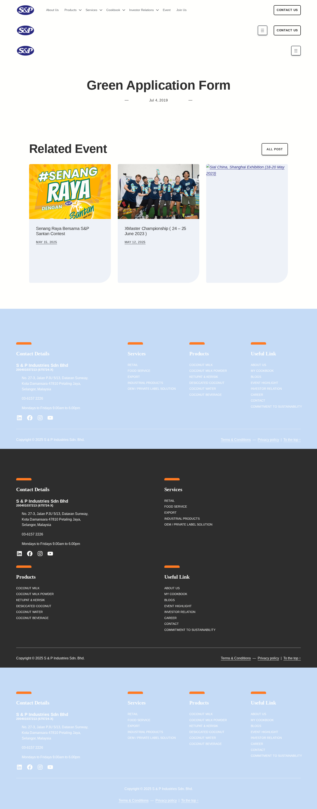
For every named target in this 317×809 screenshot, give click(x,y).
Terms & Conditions (236, 440)
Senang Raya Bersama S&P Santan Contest (62, 231)
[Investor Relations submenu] (156, 10)
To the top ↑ (292, 440)
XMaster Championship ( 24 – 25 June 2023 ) (155, 231)
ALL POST (275, 149)
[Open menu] (262, 30)
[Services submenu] (99, 10)
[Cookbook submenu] (122, 10)
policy (274, 440)
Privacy (263, 440)
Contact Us (287, 10)
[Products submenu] (79, 10)
